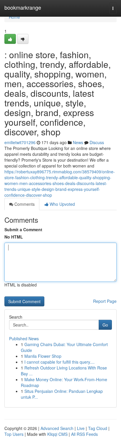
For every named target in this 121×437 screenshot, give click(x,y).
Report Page (105, 301)
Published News (24, 338)
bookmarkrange (22, 7)
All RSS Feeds (84, 434)
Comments (24, 204)
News (78, 142)
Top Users (13, 434)
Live (81, 428)
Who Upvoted (61, 204)
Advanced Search (57, 428)
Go (105, 325)
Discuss (97, 142)
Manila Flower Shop (42, 356)
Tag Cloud (97, 428)
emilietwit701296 (20, 142)
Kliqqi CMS (57, 434)
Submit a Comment (23, 229)
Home (14, 17)
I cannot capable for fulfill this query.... (59, 362)
